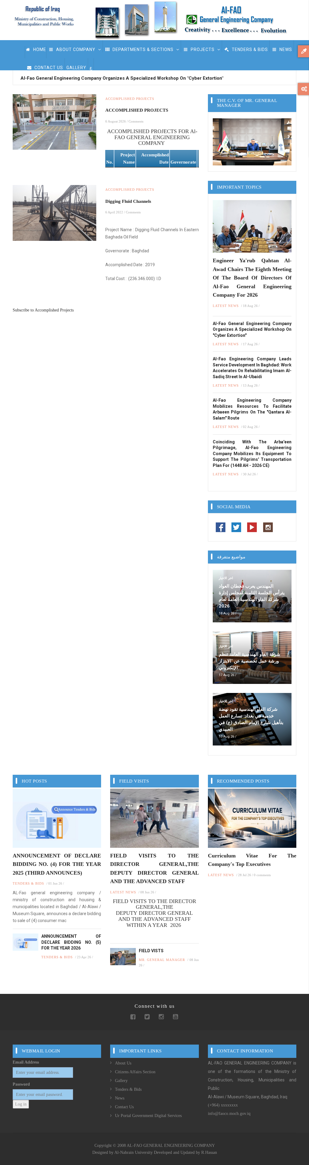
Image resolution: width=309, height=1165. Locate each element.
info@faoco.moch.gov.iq (229, 1113)
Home (39, 49)
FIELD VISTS (151, 950)
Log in (21, 1104)
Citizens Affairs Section (135, 1072)
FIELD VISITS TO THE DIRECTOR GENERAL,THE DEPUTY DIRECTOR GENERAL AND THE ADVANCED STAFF (154, 869)
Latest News (226, 306)
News (285, 49)
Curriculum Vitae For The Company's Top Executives (252, 860)
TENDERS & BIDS (249, 49)
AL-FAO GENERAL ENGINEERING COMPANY (171, 1145)
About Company (76, 49)
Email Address (26, 1062)
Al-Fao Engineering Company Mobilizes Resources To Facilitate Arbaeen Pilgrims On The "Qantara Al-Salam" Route (252, 409)
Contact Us (48, 67)
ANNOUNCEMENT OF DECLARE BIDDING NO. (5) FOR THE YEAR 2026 (71, 942)
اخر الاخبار (226, 578)
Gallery (121, 1080)
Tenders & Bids (128, 1089)
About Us (123, 1063)
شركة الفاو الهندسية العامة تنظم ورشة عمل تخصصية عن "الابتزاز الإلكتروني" (249, 661)
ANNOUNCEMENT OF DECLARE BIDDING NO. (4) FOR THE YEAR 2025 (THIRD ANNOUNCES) (57, 864)
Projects (203, 49)
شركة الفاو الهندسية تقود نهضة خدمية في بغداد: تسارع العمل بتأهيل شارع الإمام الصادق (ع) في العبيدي (251, 719)
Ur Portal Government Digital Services (148, 1115)
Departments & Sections (143, 49)
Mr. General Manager (162, 960)
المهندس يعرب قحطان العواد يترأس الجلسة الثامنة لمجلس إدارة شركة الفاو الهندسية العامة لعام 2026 (252, 596)
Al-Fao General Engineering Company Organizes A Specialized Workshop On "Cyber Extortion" (122, 78)
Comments (136, 121)
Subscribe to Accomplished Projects (43, 310)
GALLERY (76, 67)
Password (21, 1084)
